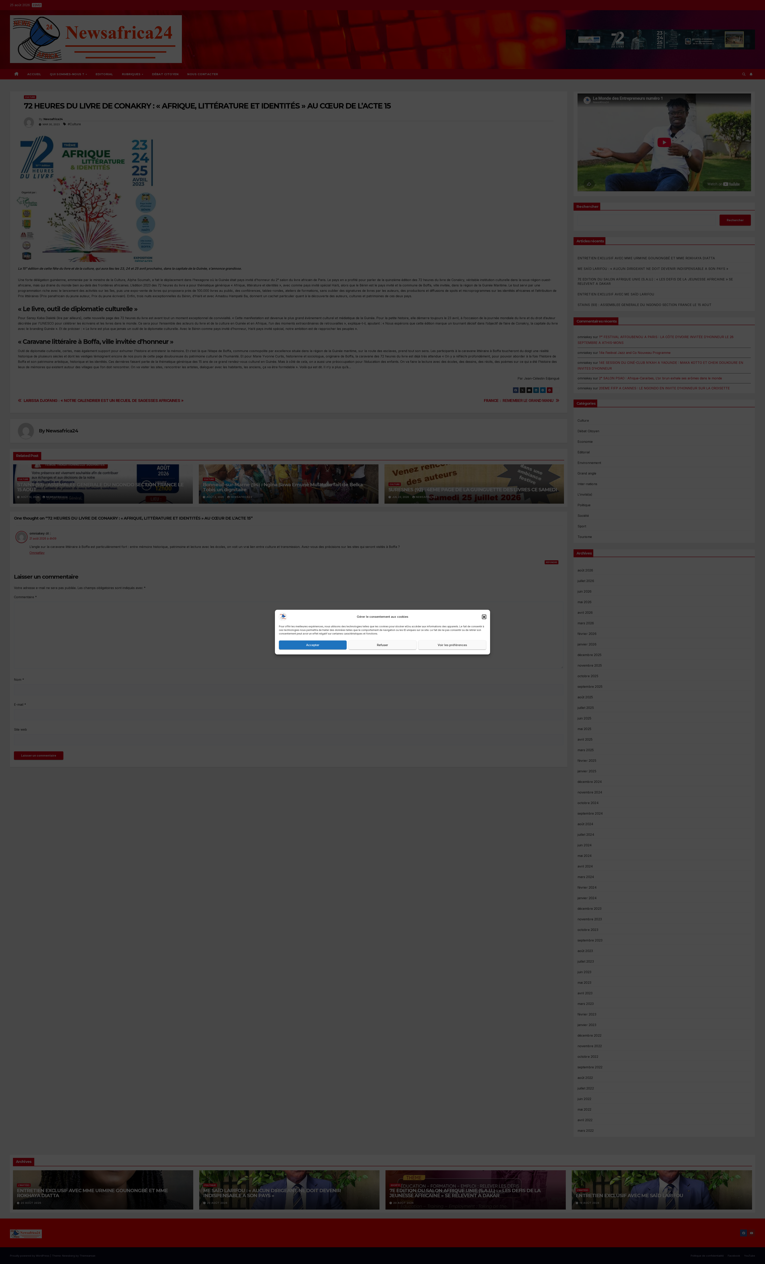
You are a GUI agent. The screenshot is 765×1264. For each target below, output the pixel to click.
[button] (484, 617)
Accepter (312, 645)
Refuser (382, 645)
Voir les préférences (452, 645)
